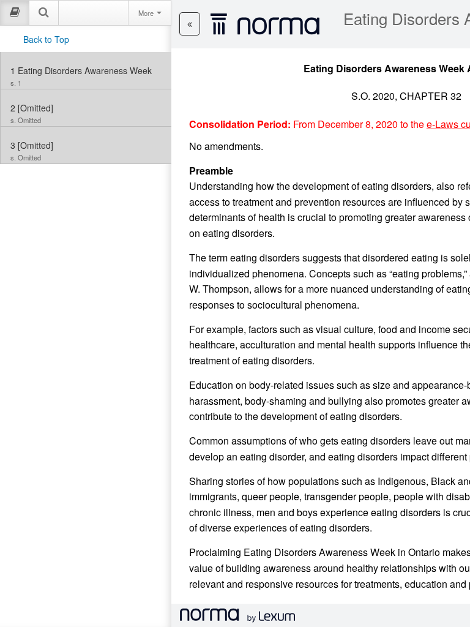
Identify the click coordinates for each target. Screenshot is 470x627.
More (146, 13)
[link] (86, 70)
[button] (189, 24)
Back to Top (46, 39)
